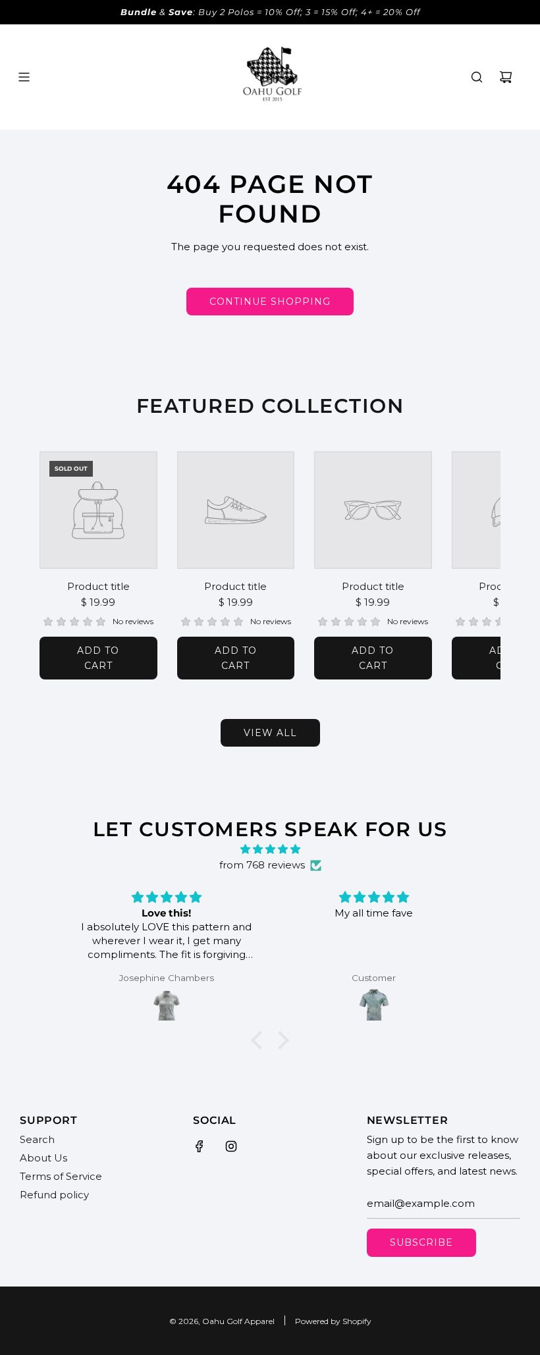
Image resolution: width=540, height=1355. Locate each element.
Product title (98, 586)
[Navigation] (23, 77)
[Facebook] (199, 1146)
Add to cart (98, 658)
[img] (270, 849)
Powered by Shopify (333, 1321)
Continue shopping (270, 301)
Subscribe (421, 1242)
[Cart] (505, 77)
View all (270, 733)
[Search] (476, 77)
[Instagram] (231, 1146)
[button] (63, 565)
